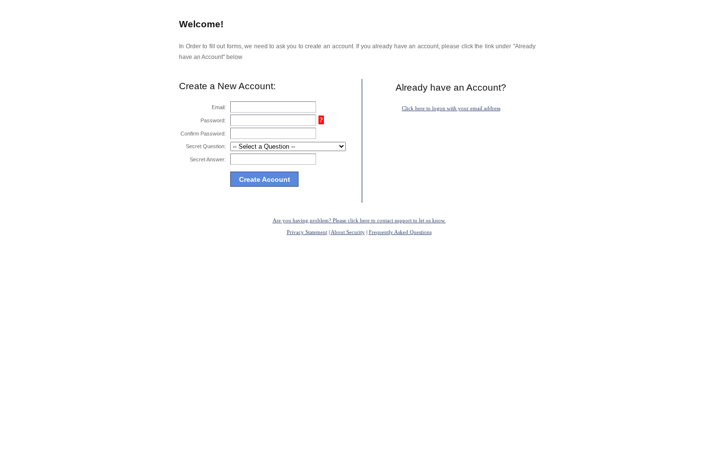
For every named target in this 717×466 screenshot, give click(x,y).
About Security (348, 232)
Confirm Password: (203, 133)
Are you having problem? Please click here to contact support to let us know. (359, 220)
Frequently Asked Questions (400, 232)
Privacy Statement (307, 232)
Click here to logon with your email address (451, 108)
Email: (219, 107)
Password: (213, 120)
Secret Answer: (208, 159)
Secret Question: (206, 146)
